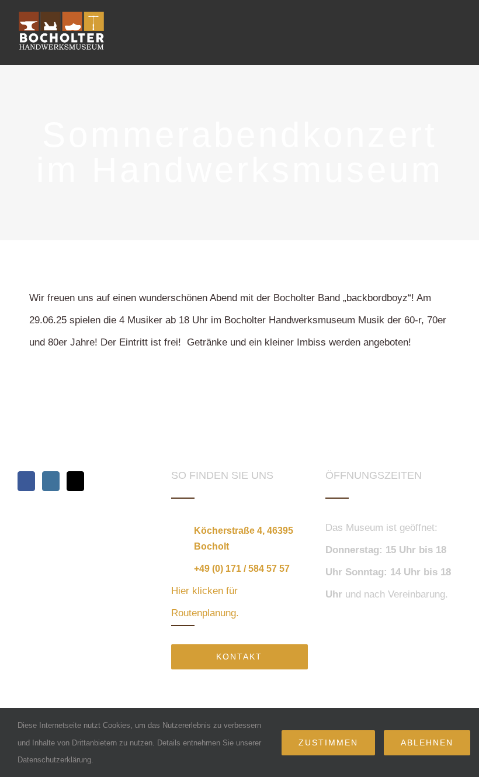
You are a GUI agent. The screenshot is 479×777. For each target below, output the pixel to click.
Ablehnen (427, 742)
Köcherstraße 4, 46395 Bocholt (243, 538)
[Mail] (75, 481)
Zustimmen (328, 742)
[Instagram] (51, 481)
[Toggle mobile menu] (456, 25)
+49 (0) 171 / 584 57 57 (242, 569)
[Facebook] (26, 481)
